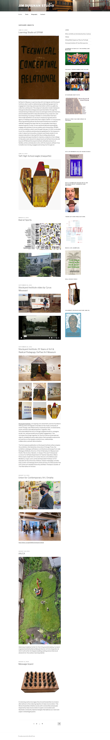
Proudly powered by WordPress (26, 736)
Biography (34, 14)
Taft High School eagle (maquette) (34, 156)
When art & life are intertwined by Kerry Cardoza (78, 34)
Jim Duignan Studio (36, 5)
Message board (25, 664)
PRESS (67, 37)
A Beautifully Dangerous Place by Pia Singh (76, 40)
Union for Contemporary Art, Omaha (35, 477)
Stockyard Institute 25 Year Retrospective (76, 43)
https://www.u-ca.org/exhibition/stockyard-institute (31, 542)
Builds (20, 14)
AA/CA (21, 553)
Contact (42, 14)
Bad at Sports (25, 220)
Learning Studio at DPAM (30, 32)
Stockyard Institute (25, 424)
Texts (26, 14)
